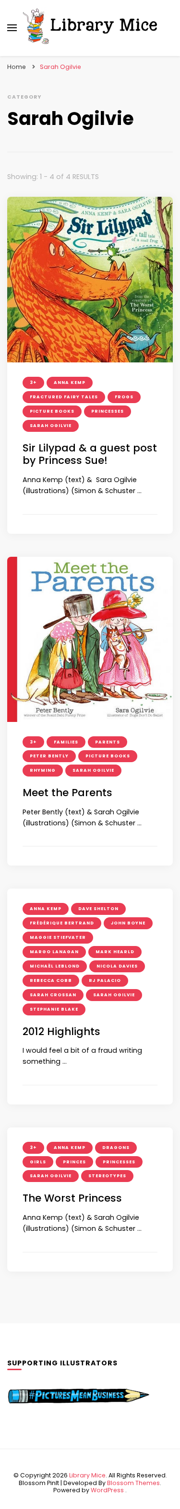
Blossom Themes (133, 1483)
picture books (52, 411)
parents (107, 742)
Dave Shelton (98, 909)
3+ (33, 382)
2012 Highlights (61, 1031)
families (66, 742)
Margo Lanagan (54, 952)
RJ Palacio (105, 980)
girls (38, 1162)
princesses (107, 411)
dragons (116, 1147)
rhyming (43, 770)
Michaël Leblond (55, 966)
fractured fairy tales (64, 397)
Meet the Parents (67, 793)
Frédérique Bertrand (62, 923)
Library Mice (87, 1475)
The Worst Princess (72, 1198)
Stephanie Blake (54, 1009)
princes (74, 1162)
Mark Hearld (115, 952)
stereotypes (107, 1176)
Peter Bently (49, 756)
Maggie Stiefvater (58, 937)
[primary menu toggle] (12, 27)
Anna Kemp (69, 382)
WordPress (107, 1490)
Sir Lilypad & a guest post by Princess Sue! (90, 454)
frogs (124, 397)
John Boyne (128, 923)
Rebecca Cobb (51, 980)
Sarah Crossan (53, 995)
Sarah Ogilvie (51, 425)
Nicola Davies (117, 966)
